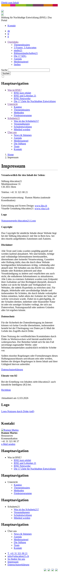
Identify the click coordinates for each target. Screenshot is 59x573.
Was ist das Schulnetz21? (26, 121)
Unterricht (13, 104)
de (9, 31)
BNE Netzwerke (22, 98)
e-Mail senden (8, 444)
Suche (4, 70)
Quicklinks (13, 42)
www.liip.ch (41, 205)
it (8, 36)
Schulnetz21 (14, 118)
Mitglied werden (22, 129)
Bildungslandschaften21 (26, 53)
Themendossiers (22, 44)
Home (11, 154)
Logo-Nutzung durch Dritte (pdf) (17, 411)
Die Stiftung (20, 143)
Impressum (13, 561)
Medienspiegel (21, 61)
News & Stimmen (23, 135)
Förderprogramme (23, 115)
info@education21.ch (18, 556)
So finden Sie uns (16, 559)
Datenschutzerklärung (12, 369)
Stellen (17, 64)
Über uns (12, 132)
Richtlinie (6, 390)
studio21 (18, 50)
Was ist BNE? (15, 90)
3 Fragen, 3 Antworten (25, 47)
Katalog (18, 107)
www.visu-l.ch (42, 208)
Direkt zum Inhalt (10, 2)
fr (8, 33)
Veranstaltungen (22, 124)
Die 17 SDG (20, 56)
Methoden (19, 112)
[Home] (2, 14)
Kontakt (12, 25)
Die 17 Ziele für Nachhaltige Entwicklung (35, 101)
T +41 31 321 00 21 (18, 553)
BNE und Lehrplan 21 (25, 95)
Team (16, 146)
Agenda (18, 59)
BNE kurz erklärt (22, 93)
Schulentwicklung (23, 126)
